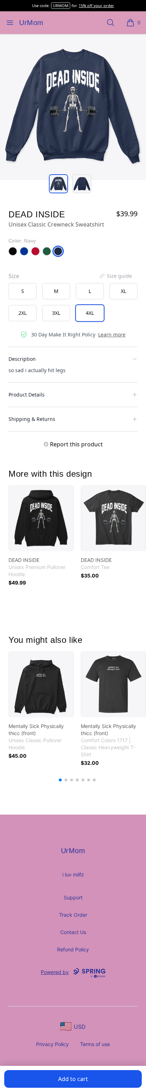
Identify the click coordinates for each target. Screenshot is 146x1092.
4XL (90, 313)
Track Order (73, 915)
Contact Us (73, 932)
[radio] (22, 291)
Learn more (111, 334)
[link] (41, 518)
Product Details (27, 394)
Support (73, 897)
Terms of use (95, 1044)
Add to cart (73, 1079)
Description (22, 359)
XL (123, 291)
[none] (115, 276)
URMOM (60, 5)
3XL (56, 313)
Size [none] (14, 276)
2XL (22, 313)
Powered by (55, 972)
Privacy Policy (52, 1044)
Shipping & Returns (32, 419)
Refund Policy (73, 949)
